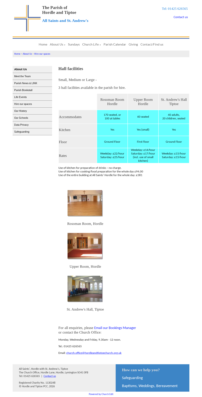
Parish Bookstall (23, 90)
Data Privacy (21, 124)
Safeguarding (21, 131)
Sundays (74, 44)
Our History (20, 111)
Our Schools (21, 118)
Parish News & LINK (25, 83)
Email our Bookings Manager (115, 328)
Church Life (90, 44)
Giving (133, 44)
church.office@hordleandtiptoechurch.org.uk (94, 353)
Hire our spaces (42, 54)
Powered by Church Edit (101, 394)
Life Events (20, 97)
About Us (56, 44)
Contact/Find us (151, 44)
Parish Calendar (115, 44)
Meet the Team (22, 76)
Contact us (181, 17)
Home (43, 44)
